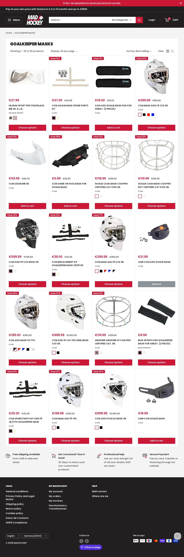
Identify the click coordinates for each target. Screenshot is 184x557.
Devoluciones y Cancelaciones (58, 507)
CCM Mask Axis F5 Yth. (64, 418)
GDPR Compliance (16, 522)
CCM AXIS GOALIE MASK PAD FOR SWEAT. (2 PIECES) (113, 107)
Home (9, 32)
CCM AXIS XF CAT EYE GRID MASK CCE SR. (70, 342)
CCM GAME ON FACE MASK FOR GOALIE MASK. (69, 185)
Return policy (13, 508)
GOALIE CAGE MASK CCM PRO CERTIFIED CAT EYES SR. (111, 185)
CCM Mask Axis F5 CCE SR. (109, 261)
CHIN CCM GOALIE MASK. (151, 418)
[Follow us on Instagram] (87, 541)
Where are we (100, 496)
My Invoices (56, 500)
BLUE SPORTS (144, 347)
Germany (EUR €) (33, 536)
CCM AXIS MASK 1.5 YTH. (22, 340)
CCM (54, 113)
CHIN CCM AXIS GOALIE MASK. (154, 261)
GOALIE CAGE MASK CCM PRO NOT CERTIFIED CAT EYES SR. (154, 185)
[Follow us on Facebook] (81, 541)
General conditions (17, 491)
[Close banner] (181, 3)
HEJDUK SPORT (16, 113)
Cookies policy (14, 513)
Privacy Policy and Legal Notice (20, 498)
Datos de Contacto (17, 518)
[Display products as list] (172, 51)
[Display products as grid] (167, 51)
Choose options (27, 127)
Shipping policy (15, 504)
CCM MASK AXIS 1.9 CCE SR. (153, 105)
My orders (55, 496)
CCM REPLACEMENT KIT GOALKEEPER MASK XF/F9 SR (67, 263)
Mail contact (99, 491)
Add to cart (113, 127)
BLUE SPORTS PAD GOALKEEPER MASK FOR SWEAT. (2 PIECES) (155, 342)
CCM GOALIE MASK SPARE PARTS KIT (70, 107)
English (11, 536)
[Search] (139, 20)
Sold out (156, 284)
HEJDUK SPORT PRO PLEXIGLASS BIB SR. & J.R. (26, 107)
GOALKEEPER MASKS (25, 32)
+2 (33, 349)
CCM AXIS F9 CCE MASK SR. (24, 261)
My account (56, 491)
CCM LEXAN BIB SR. (19, 183)
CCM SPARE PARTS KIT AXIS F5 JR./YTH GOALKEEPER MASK (25, 420)
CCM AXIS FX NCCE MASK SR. (111, 418)
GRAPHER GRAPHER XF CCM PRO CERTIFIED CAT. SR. (113, 342)
